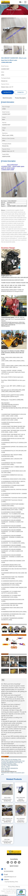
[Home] (14, 854)
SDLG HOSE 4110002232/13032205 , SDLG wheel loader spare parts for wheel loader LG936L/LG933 (7, 798)
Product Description (20, 98)
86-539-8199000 (8, 871)
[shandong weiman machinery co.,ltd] (5, 2)
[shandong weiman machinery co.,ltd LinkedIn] (8, 862)
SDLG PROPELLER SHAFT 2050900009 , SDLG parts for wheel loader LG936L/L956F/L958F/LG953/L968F (7, 819)
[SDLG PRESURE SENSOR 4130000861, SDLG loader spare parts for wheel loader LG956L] (20, 789)
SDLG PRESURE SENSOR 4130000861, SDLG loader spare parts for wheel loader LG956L (20, 798)
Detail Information (7, 98)
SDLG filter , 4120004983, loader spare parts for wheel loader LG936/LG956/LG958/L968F (7, 840)
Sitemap (18, 886)
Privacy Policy (11, 886)
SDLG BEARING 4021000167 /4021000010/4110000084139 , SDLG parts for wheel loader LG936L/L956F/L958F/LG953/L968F (20, 819)
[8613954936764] (11, 862)
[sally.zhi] (19, 862)
